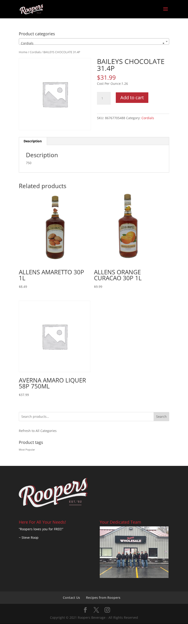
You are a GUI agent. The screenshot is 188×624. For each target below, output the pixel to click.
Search (161, 416)
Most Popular (27, 449)
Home (23, 52)
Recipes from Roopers (103, 597)
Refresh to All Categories (38, 431)
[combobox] (94, 41)
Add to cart (132, 97)
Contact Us (71, 597)
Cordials (35, 52)
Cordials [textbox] (92, 43)
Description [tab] (33, 141)
